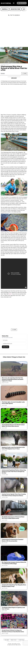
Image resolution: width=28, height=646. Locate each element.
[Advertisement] (14, 32)
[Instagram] (20, 3)
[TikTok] (25, 3)
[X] (22, 3)
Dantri (10, 294)
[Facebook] (18, 3)
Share (25, 73)
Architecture (15, 9)
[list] (14, 9)
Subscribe (5, 346)
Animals (5, 9)
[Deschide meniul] (13, 3)
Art (24, 9)
